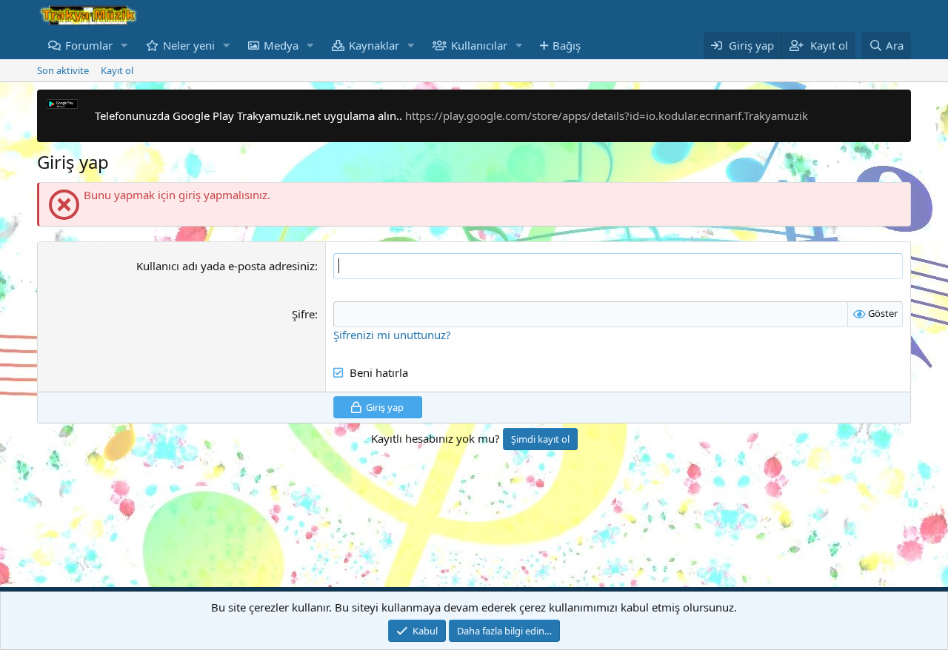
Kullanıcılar (479, 45)
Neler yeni (189, 45)
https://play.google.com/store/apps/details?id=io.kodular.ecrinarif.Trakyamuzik (606, 115)
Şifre (303, 313)
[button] (124, 45)
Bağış (567, 45)
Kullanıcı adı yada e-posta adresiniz (225, 265)
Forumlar (89, 45)
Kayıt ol (117, 70)
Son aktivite (63, 70)
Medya (281, 45)
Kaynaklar (374, 45)
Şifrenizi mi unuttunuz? (392, 334)
